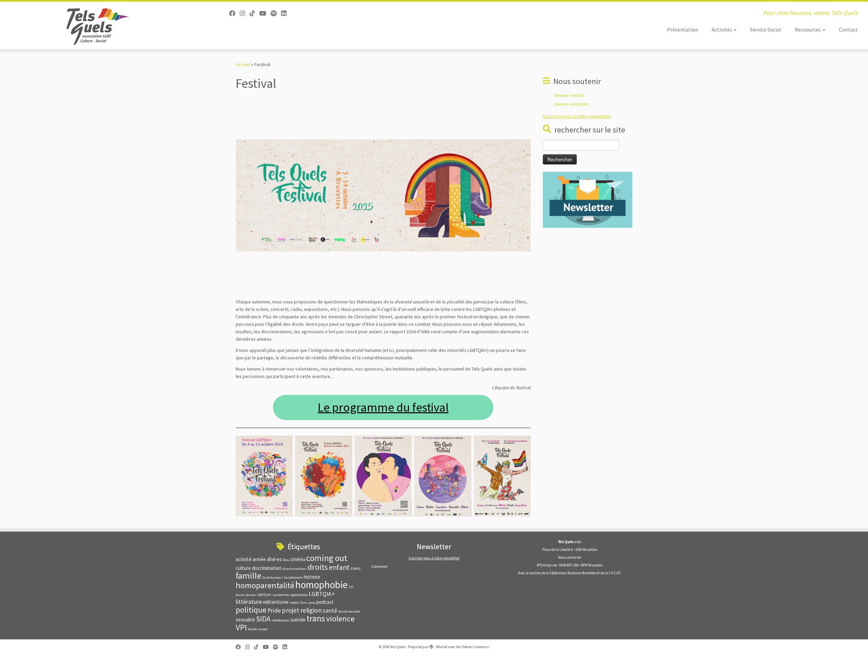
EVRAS (355, 568)
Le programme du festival (383, 407)
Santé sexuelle (349, 611)
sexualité (245, 619)
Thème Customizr (475, 646)
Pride (274, 610)
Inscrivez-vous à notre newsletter (577, 116)
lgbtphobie (299, 595)
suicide (298, 619)
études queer (258, 629)
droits (318, 567)
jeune (240, 595)
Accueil (243, 64)
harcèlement (293, 577)
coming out (326, 558)
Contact (848, 29)
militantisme (276, 602)
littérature (249, 601)
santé (330, 610)
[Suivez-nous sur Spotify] (276, 13)
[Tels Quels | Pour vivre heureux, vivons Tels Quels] (100, 25)
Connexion (379, 566)
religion (311, 610)
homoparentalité (265, 585)
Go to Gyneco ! (272, 577)
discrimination (266, 568)
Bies (286, 560)
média (294, 602)
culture (243, 568)
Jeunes (250, 595)
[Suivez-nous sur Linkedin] (286, 13)
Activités (722, 29)
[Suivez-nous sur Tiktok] (254, 13)
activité (244, 559)
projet (290, 610)
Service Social (765, 29)
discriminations (294, 568)
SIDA (263, 618)
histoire (312, 577)
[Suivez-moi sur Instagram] (245, 13)
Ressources (808, 29)
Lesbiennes (281, 595)
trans (316, 618)
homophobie (321, 584)
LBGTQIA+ (264, 595)
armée (259, 559)
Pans (304, 602)
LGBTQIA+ (322, 594)
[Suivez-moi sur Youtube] (265, 13)
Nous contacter (569, 557)
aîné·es (274, 559)
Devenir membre (569, 95)
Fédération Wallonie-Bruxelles (573, 573)
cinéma (297, 559)
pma (312, 602)
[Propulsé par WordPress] (431, 645)
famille (248, 575)
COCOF (614, 573)
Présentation (682, 29)
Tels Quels (398, 646)
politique (251, 610)
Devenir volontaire (571, 104)
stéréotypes (281, 620)
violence (340, 618)
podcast (325, 602)
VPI (241, 627)
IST (351, 587)
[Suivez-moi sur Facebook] (234, 13)
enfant (339, 567)
